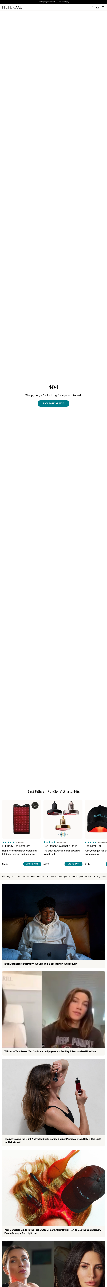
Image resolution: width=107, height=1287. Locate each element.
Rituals (25, 876)
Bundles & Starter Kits (64, 792)
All (3, 877)
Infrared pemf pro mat (81, 876)
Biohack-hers (43, 876)
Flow (33, 876)
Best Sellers (35, 791)
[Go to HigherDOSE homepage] (12, 7)
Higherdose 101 (13, 876)
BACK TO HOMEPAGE (53, 403)
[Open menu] (103, 7)
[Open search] (92, 7)
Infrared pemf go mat (60, 876)
